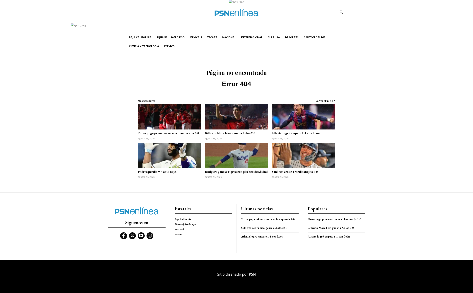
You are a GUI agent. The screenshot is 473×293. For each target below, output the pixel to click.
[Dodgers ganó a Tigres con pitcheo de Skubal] (236, 155)
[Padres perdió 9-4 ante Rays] (169, 155)
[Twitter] (132, 235)
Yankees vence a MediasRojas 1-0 (295, 172)
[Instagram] (150, 235)
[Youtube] (141, 235)
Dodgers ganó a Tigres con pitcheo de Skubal (236, 172)
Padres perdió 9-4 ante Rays (157, 172)
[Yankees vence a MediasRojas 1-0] (303, 155)
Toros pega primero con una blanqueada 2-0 (168, 133)
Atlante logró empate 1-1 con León (296, 133)
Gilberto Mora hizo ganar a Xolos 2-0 (230, 133)
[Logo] (236, 13)
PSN (252, 274)
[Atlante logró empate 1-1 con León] (303, 116)
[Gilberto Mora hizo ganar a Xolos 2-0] (236, 116)
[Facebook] (123, 235)
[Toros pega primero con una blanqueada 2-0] (169, 116)
